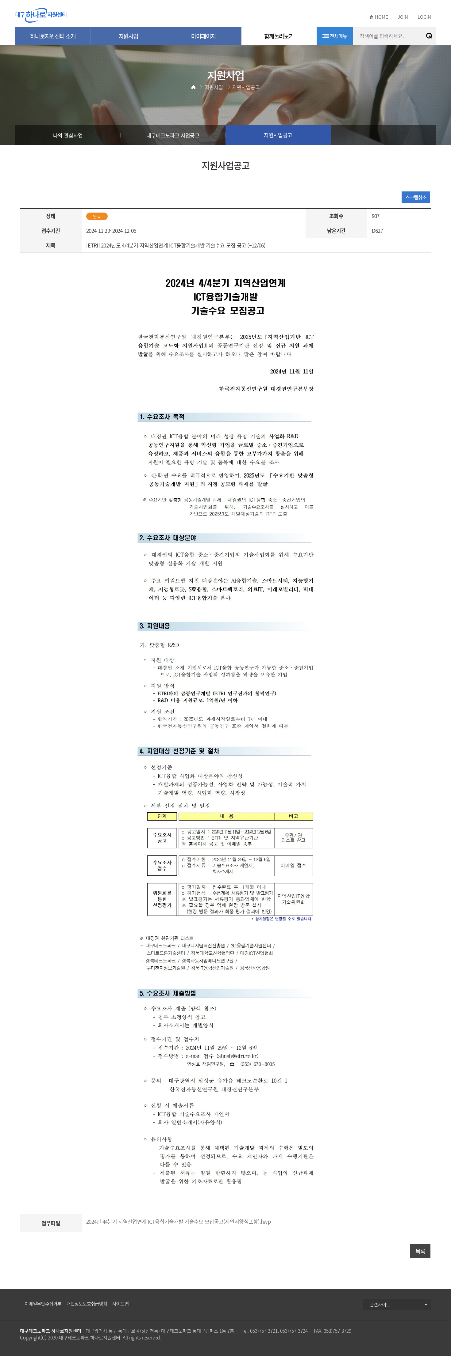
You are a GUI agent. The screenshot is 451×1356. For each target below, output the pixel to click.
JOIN (403, 16)
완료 (97, 216)
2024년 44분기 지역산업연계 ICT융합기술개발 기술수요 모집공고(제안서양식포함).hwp (178, 1221)
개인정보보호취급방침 (86, 1303)
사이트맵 (120, 1303)
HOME (381, 16)
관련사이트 (380, 1304)
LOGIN (424, 16)
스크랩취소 (416, 197)
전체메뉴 (338, 36)
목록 (420, 1251)
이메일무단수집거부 (43, 1303)
